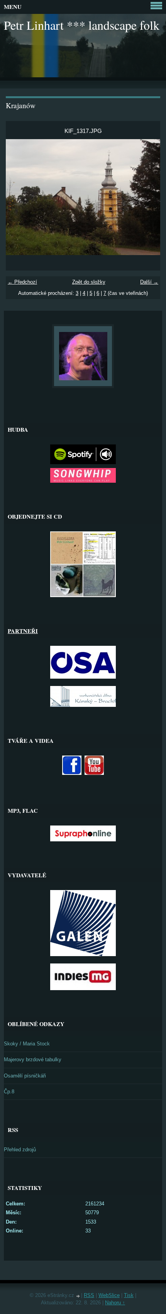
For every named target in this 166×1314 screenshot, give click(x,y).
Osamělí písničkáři (25, 1076)
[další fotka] (147, 197)
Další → (149, 282)
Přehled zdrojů (20, 1149)
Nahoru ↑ (115, 1302)
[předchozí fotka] (18, 197)
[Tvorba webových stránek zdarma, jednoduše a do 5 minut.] (78, 1296)
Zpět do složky (88, 282)
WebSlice (109, 1295)
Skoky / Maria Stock (27, 1044)
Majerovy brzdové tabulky (32, 1059)
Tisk (129, 1295)
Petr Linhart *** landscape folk (81, 25)
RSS (89, 1295)
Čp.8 (9, 1091)
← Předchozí (22, 282)
